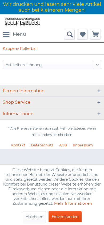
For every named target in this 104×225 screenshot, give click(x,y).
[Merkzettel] (82, 34)
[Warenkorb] (95, 34)
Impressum (83, 145)
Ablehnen (34, 216)
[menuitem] (14, 34)
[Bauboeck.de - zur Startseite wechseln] (22, 21)
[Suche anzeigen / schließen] (69, 34)
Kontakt (18, 145)
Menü (19, 34)
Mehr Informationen (73, 203)
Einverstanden (65, 216)
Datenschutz (42, 145)
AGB (63, 145)
